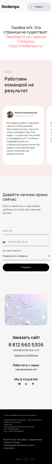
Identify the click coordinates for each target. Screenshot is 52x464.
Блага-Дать (31, 116)
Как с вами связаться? (12, 250)
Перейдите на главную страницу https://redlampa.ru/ (26, 41)
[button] (39, 7)
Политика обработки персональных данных (20, 415)
